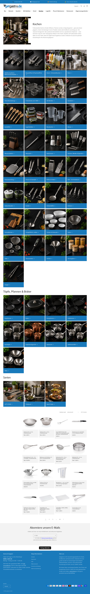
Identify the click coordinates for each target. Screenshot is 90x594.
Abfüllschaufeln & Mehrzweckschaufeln (10, 73)
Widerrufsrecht (34, 564)
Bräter (27, 318)
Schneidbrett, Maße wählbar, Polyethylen (62, 508)
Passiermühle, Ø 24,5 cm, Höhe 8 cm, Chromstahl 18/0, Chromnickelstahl (30, 483)
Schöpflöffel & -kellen (31, 232)
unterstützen (73, 571)
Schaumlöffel (50, 206)
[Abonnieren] (55, 535)
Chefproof (28, 404)
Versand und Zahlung (36, 566)
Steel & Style (50, 404)
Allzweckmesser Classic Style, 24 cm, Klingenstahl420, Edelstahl (78, 483)
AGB (32, 561)
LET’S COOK (8, 404)
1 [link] (45, 519)
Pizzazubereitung (9, 179)
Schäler (28, 206)
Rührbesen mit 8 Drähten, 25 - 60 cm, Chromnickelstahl (46, 458)
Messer (69, 127)
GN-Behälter (50, 100)
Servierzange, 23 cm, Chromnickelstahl (76, 508)
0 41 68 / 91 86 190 (18, 1)
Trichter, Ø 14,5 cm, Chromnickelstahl (44, 483)
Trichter (49, 258)
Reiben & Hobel (51, 179)
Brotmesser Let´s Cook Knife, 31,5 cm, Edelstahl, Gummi (78, 432)
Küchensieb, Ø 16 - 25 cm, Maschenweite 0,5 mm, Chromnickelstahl (61, 458)
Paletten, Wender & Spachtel (75, 153)
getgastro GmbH (9, 590)
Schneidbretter (9, 232)
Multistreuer (50, 153)
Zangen (7, 284)
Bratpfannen (8, 318)
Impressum (33, 559)
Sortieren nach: (63, 412)
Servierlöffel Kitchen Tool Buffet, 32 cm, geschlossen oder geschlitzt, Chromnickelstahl (62, 433)
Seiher (69, 232)
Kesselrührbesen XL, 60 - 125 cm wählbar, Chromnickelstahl (30, 458)
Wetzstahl (28, 153)
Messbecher (50, 127)
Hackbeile (70, 100)
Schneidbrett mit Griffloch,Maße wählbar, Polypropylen (45, 509)
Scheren (70, 206)
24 (59, 519)
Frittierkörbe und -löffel (32, 100)
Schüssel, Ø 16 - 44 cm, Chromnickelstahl (28, 432)
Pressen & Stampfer (31, 179)
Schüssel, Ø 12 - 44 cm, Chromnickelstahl (44, 432)
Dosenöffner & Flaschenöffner (34, 73)
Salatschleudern (9, 206)
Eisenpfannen (50, 318)
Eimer (69, 73)
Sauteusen (49, 344)
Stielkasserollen (72, 344)
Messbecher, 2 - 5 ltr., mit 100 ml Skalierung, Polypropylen (62, 483)
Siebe (6, 258)
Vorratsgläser (71, 258)
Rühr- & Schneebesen (73, 179)
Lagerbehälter (29, 127)
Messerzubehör (9, 153)
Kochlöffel (7, 127)
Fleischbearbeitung (10, 100)
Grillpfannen (71, 318)
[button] (5, 10)
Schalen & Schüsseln (52, 232)
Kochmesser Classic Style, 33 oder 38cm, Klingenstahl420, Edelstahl (30, 509)
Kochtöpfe (7, 344)
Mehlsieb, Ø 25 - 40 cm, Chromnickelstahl (77, 458)
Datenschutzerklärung (47, 538)
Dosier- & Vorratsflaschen (53, 73)
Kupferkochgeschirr (31, 344)
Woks (6, 370)
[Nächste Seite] (63, 519)
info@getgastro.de (36, 1)
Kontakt (33, 557)
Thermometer (29, 258)
